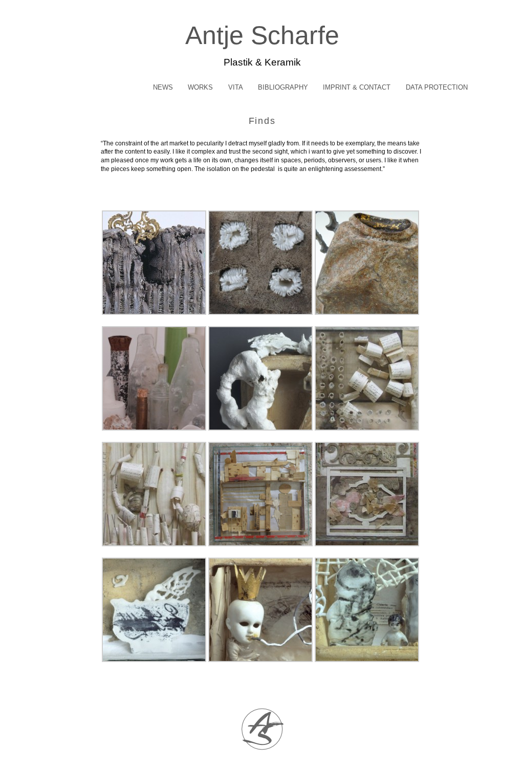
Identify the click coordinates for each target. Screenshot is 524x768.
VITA (235, 87)
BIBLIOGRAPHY (283, 87)
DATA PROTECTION (437, 87)
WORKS (200, 87)
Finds (262, 121)
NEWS (163, 87)
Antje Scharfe (262, 35)
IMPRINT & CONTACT (356, 87)
